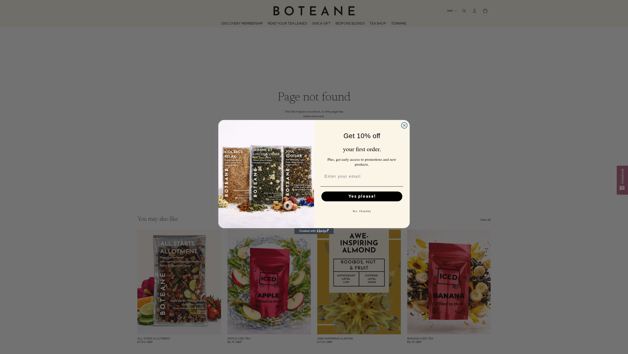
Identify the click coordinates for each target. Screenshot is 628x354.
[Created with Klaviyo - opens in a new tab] (314, 231)
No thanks (362, 211)
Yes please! (362, 196)
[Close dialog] (404, 125)
